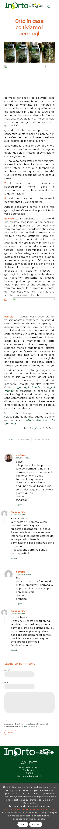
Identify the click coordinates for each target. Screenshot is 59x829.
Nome (7, 670)
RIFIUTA (36, 824)
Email (7, 682)
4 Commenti (24, 439)
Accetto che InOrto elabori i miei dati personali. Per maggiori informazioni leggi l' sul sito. (26, 725)
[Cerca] (47, 6)
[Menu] (53, 7)
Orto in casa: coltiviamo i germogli (29, 27)
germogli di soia (28, 387)
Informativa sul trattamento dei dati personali (29, 809)
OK (22, 824)
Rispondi (19, 505)
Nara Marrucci (43, 439)
